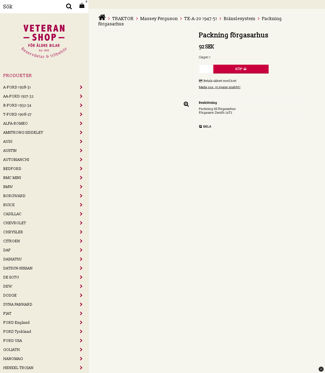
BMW (8, 187)
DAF (7, 250)
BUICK (9, 205)
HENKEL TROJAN (18, 367)
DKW (7, 286)
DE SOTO (11, 277)
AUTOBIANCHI (16, 159)
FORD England (16, 322)
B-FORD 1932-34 (17, 105)
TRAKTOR (123, 18)
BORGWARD (14, 196)
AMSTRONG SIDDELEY (23, 132)
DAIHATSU (12, 259)
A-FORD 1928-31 (17, 87)
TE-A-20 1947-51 (200, 18)
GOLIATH (11, 349)
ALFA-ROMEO (15, 123)
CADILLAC (12, 214)
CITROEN (11, 241)
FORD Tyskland (17, 331)
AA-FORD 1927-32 (18, 96)
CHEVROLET (14, 223)
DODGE (10, 295)
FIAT (7, 313)
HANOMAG (13, 358)
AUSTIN (10, 150)
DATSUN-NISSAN (18, 268)
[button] (186, 104)
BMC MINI (12, 177)
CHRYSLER (13, 232)
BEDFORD (12, 168)
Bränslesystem (239, 18)
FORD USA (12, 340)
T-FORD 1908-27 (17, 114)
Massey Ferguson (159, 18)
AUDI (7, 141)
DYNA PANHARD (17, 304)
